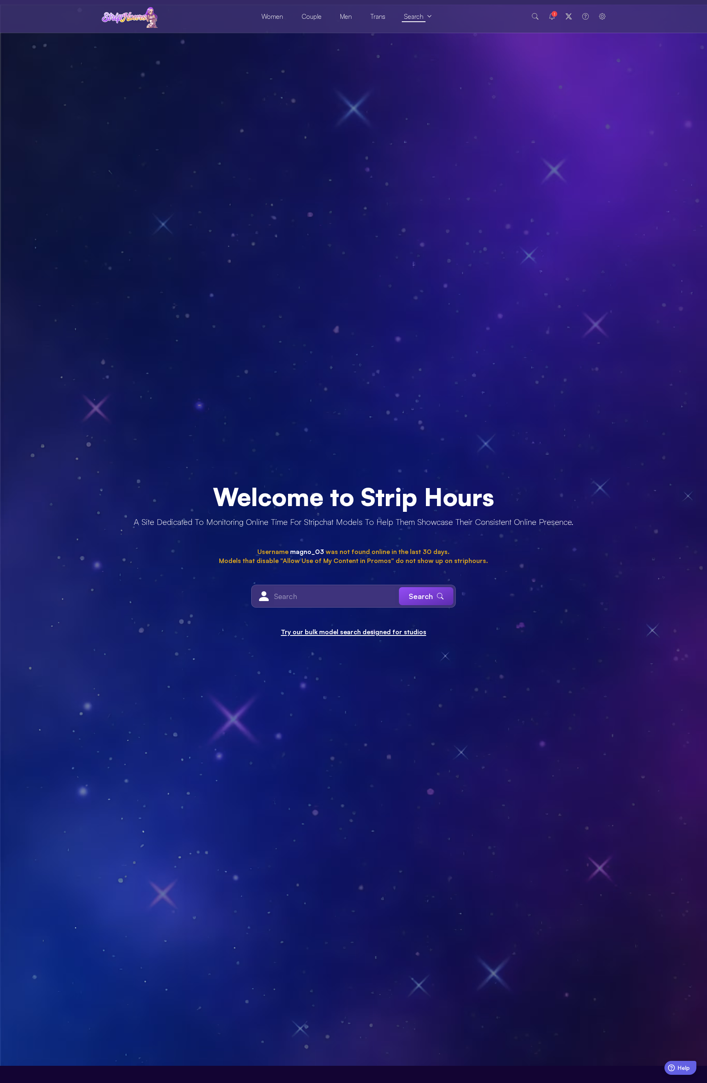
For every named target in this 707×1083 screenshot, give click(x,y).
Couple (312, 16)
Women (272, 16)
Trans (377, 16)
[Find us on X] (568, 16)
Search (413, 16)
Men (346, 16)
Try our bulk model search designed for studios (353, 632)
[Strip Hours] (129, 16)
